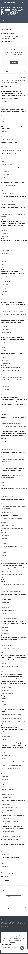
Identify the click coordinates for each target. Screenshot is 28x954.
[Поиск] (26, 2)
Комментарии (6, 890)
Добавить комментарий (13, 896)
